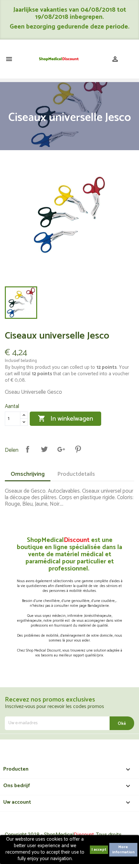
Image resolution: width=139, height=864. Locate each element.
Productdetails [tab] (76, 474)
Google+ (61, 449)
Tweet (44, 449)
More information (123, 849)
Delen (27, 449)
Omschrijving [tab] (28, 474)
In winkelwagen (65, 419)
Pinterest (77, 449)
